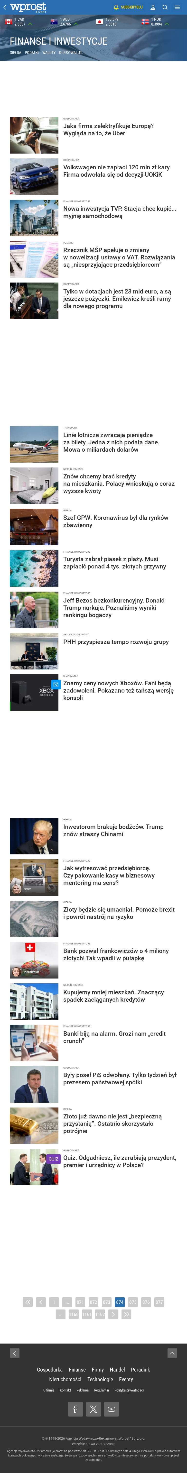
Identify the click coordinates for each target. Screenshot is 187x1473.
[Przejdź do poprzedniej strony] (41, 1302)
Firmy (98, 1370)
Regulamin (101, 1390)
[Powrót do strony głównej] (14, 1353)
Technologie (100, 1379)
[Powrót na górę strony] (172, 1353)
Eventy (126, 1379)
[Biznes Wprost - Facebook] (75, 1409)
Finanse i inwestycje (58, 41)
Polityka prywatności (129, 1390)
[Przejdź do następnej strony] (113, 1314)
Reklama (82, 1390)
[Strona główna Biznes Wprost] (28, 7)
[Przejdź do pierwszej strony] (28, 1302)
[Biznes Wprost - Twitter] (93, 1409)
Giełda (15, 52)
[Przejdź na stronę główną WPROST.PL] (5, 7)
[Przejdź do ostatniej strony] (126, 1314)
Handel (117, 1370)
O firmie (48, 1390)
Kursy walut (70, 52)
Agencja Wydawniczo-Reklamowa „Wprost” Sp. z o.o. (105, 1438)
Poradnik (140, 1370)
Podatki (32, 52)
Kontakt (65, 1390)
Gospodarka (50, 1370)
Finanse (77, 1370)
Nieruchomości (65, 1379)
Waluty (49, 52)
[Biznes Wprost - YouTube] (111, 1409)
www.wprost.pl (164, 1455)
